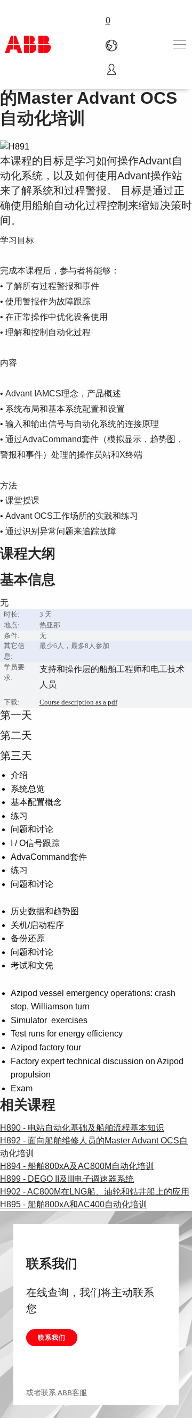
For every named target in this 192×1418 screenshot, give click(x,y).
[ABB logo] (27, 44)
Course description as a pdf (78, 702)
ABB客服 (72, 1392)
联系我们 (52, 1337)
